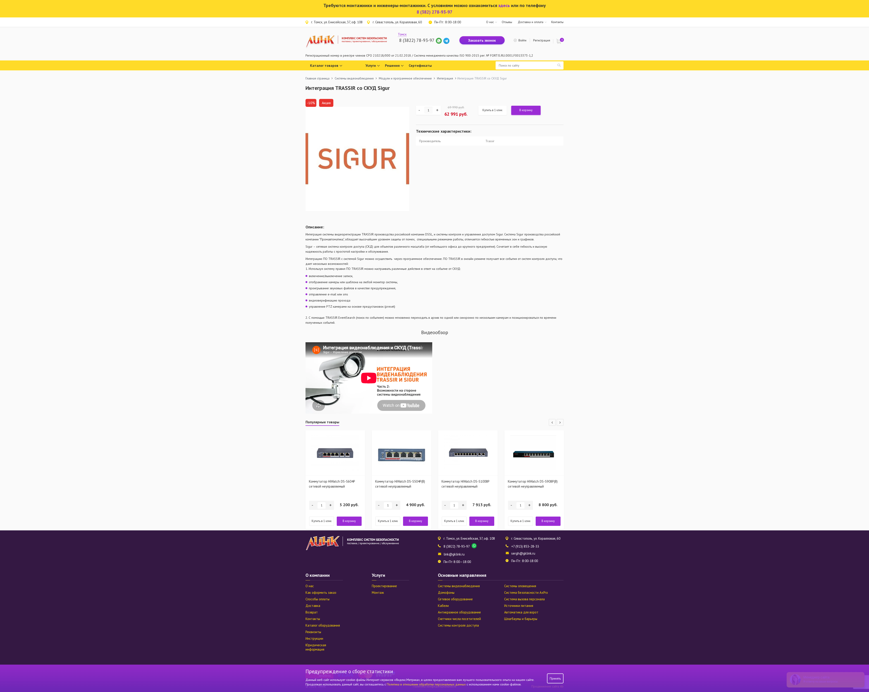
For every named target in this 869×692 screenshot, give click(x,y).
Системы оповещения (520, 586)
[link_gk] (446, 40)
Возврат (312, 612)
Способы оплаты (317, 599)
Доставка (313, 605)
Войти (522, 40)
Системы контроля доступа (458, 625)
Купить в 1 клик (492, 110)
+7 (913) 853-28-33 (525, 546)
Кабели (443, 605)
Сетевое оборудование (455, 599)
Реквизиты (313, 632)
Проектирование (384, 586)
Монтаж (378, 592)
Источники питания (518, 605)
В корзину (525, 110)
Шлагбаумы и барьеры (520, 619)
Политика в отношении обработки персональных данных (427, 684)
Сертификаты (420, 65)
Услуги (370, 65)
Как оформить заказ (321, 592)
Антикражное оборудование (459, 612)
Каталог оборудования (323, 625)
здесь (504, 5)
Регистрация (541, 40)
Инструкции (314, 638)
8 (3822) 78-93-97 (416, 40)
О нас (490, 22)
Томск (402, 34)
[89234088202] (439, 40)
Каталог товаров (324, 65)
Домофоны (446, 592)
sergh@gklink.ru (523, 553)
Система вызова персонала (524, 599)
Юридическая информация (316, 647)
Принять (555, 678)
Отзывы (507, 22)
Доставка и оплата (530, 22)
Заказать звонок (482, 40)
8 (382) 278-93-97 (434, 12)
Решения (392, 65)
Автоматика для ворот (521, 612)
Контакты (557, 22)
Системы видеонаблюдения (459, 586)
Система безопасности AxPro (526, 592)
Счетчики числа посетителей (459, 619)
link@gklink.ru (454, 554)
